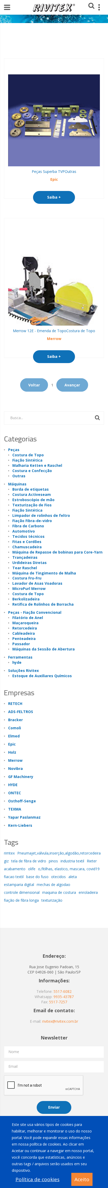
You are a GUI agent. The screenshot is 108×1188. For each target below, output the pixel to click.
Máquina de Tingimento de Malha (44, 573)
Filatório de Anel (27, 617)
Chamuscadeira (27, 546)
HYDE (13, 784)
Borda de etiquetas (30, 489)
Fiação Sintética (27, 460)
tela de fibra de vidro (28, 860)
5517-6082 (62, 991)
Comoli (14, 727)
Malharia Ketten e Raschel (37, 465)
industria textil (72, 860)
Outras (18, 475)
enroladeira (88, 892)
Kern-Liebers (20, 825)
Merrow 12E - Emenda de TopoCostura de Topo (54, 330)
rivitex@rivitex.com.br (60, 1021)
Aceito (81, 1179)
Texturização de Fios (32, 504)
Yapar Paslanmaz (24, 817)
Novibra (15, 768)
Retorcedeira (24, 628)
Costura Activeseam (31, 494)
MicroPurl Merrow (29, 588)
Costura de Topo (28, 454)
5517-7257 (58, 1001)
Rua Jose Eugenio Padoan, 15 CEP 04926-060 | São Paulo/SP (54, 969)
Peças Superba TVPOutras (54, 171)
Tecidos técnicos (28, 536)
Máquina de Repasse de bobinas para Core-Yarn (57, 552)
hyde (16, 662)
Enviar (54, 1107)
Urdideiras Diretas (29, 562)
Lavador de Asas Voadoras (37, 583)
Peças (13, 449)
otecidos (58, 876)
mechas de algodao (53, 884)
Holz (12, 752)
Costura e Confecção (32, 470)
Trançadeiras (24, 557)
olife (31, 868)
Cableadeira (23, 633)
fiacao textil (14, 876)
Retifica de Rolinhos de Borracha (43, 604)
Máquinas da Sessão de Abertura (43, 649)
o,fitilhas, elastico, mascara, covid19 (69, 868)
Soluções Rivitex (23, 670)
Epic (54, 179)
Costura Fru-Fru (26, 578)
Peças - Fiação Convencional (34, 612)
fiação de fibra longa (21, 900)
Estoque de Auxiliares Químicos (42, 675)
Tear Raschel (24, 567)
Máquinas (17, 483)
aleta (72, 876)
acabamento (14, 868)
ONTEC (14, 792)
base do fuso (37, 876)
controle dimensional (22, 892)
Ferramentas (20, 657)
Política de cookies (37, 1179)
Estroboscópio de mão (33, 499)
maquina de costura (59, 892)
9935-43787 (63, 996)
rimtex (9, 853)
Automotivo (23, 531)
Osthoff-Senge (22, 800)
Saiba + (54, 197)
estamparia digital (19, 884)
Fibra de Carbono (28, 525)
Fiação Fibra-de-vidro (32, 520)
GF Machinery (20, 776)
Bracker (15, 719)
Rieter (92, 860)
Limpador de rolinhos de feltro (41, 515)
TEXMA (14, 809)
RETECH (15, 703)
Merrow (54, 338)
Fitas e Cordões (26, 541)
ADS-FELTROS (20, 711)
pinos (53, 860)
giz (6, 860)
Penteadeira (24, 638)
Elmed (14, 735)
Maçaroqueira (25, 622)
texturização (51, 900)
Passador (21, 643)
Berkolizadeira (26, 598)
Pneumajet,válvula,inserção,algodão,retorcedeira (59, 853)
